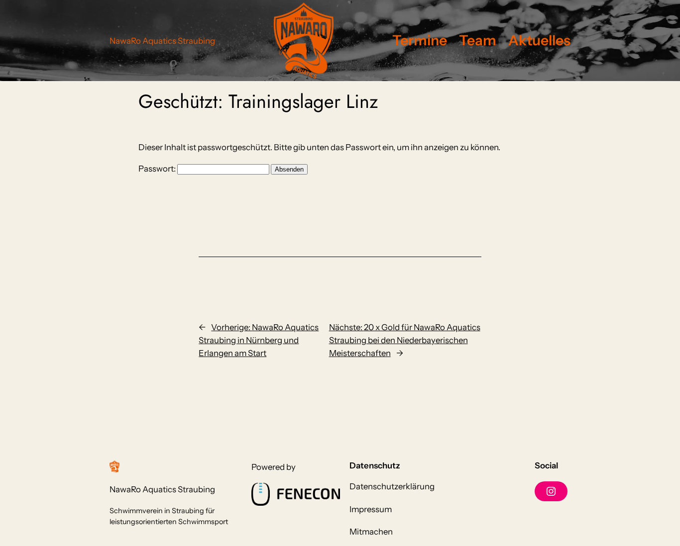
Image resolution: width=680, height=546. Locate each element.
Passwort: (157, 169)
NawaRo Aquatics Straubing (162, 41)
